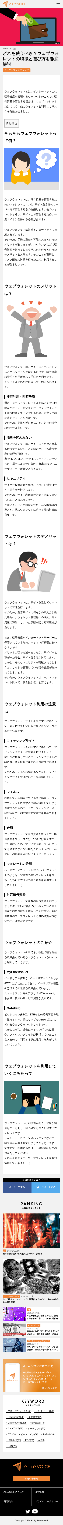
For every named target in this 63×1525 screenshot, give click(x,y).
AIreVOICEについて (14, 1492)
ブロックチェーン (11, 1296)
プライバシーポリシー (46, 1501)
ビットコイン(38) (29, 1434)
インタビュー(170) (45, 1411)
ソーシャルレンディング (38, 1341)
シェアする (19, 1187)
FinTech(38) (48, 1434)
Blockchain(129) (16, 1417)
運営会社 (39, 1492)
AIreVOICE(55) (15, 1428)
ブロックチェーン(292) (19, 1411)
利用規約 (8, 1501)
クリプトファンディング (16, 70)
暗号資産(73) (37, 1422)
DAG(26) (12, 1446)
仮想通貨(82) (35, 1417)
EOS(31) (29, 1440)
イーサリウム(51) (36, 1428)
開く (14, 123)
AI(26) (41, 1440)
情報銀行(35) (14, 1440)
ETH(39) (12, 1434)
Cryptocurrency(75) (17, 1422)
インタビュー (34, 1325)
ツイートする (48, 1187)
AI (4, 1251)
